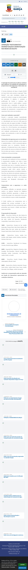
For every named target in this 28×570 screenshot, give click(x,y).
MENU (2, 26)
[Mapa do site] (21, 15)
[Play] (12, 70)
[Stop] (15, 70)
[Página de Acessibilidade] (23, 15)
